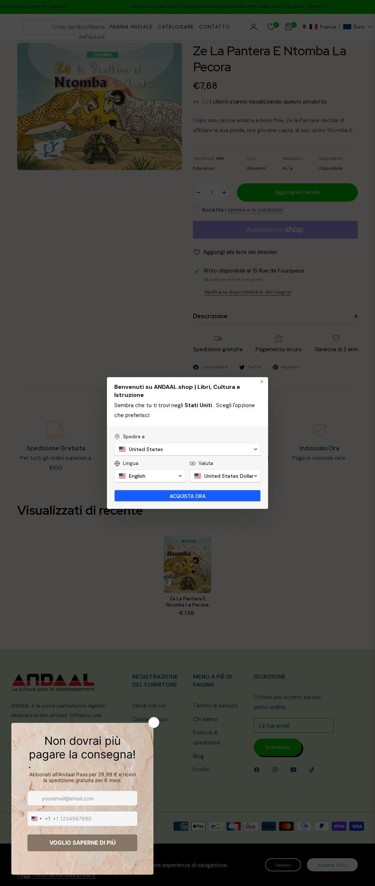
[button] (187, 449)
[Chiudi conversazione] (262, 381)
